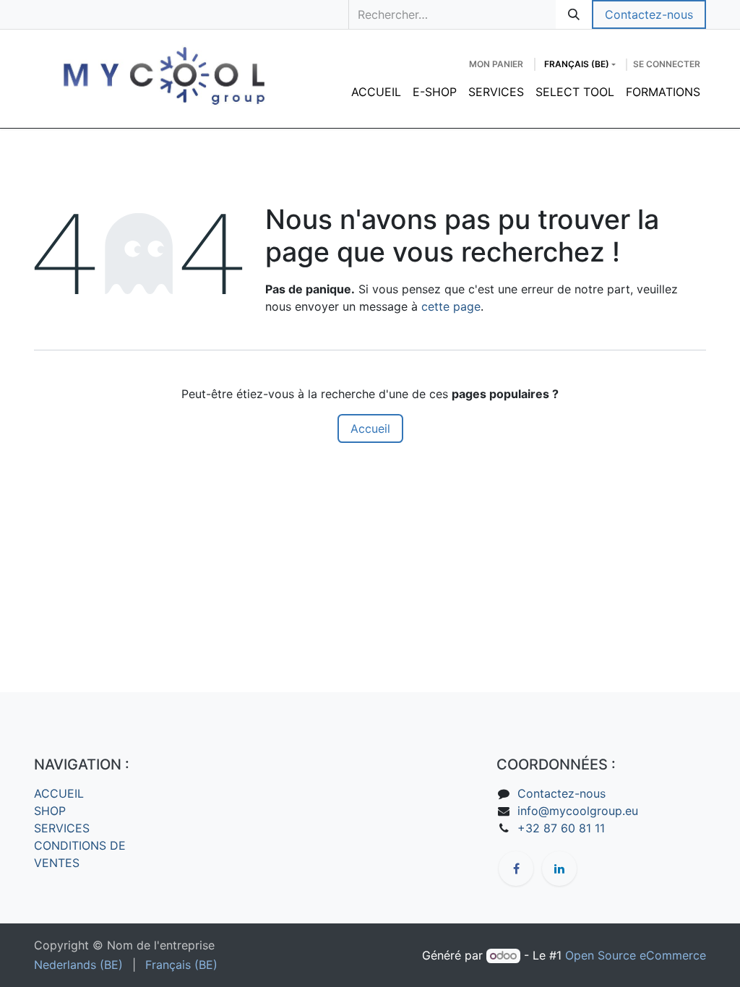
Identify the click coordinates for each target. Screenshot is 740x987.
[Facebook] (516, 868)
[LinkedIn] (559, 868)
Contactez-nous (649, 14)
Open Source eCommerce (635, 955)
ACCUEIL (59, 793)
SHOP (50, 810)
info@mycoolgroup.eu (577, 810)
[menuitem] (376, 91)
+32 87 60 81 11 (561, 828)
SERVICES (62, 828)
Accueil (370, 428)
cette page (451, 306)
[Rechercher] (574, 14)
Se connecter (666, 64)
